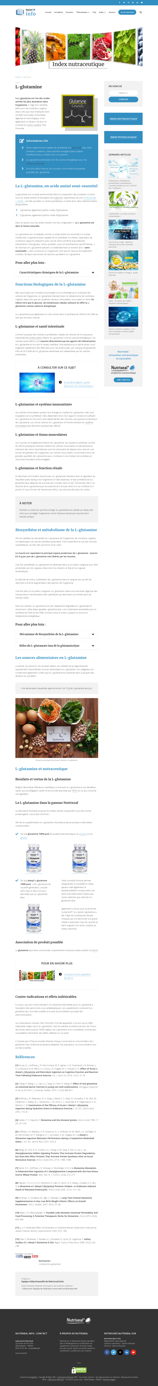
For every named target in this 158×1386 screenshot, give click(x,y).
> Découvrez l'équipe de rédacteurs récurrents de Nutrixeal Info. (49, 1288)
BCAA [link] (95, 950)
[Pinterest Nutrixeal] (133, 2)
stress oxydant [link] (34, 125)
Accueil (48, 12)
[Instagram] (120, 1352)
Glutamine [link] (82, 1105)
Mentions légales (109, 1379)
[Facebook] (107, 1352)
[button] (56, 272)
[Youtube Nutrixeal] (142, 2)
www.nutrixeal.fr (21, 1353)
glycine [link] (59, 197)
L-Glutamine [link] (28, 1072)
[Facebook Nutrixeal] (120, 2)
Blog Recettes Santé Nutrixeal (115, 1341)
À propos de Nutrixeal (74, 1333)
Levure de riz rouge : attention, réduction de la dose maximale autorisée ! (121, 244)
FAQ (94, 12)
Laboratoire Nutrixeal (65, 1377)
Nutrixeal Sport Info (112, 1338)
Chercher (123, 99)
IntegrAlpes (33, 1377)
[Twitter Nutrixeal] (124, 2)
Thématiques (81, 12)
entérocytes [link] (35, 337)
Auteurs (112, 12)
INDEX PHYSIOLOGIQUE (123, 137)
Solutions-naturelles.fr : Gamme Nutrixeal (119, 1343)
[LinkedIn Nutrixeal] (137, 2)
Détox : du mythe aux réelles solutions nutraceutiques (120, 302)
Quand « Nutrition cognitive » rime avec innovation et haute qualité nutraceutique (122, 331)
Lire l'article (123, 380)
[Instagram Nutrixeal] (129, 2)
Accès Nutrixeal (127, 12)
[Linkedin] (127, 1352)
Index (101, 12)
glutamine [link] (76, 147)
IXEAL (50, 1377)
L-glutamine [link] (24, 98)
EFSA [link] (75, 790)
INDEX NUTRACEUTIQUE (123, 118)
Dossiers (69, 12)
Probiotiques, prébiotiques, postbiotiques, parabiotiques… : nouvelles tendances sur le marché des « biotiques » (123, 184)
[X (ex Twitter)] (113, 1352)
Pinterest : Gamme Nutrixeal (114, 1346)
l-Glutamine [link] (48, 1186)
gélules (23, 837)
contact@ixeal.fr (34, 1348)
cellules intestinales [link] (35, 163)
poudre (82, 833)
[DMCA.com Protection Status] (79, 1370)
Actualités (58, 12)
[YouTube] (133, 1352)
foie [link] (74, 479)
